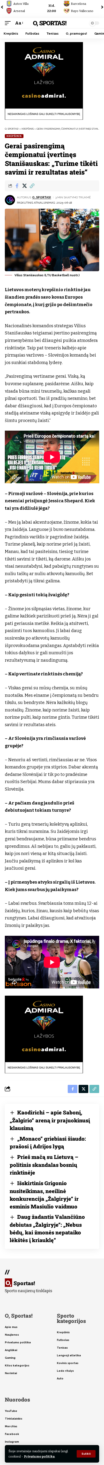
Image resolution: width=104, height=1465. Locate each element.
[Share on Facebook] (17, 186)
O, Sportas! (49, 23)
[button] (86, 1454)
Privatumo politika (39, 1456)
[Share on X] (24, 186)
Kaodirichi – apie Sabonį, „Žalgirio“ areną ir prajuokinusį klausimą (50, 1120)
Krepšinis (14, 136)
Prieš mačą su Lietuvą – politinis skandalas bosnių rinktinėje (44, 1164)
